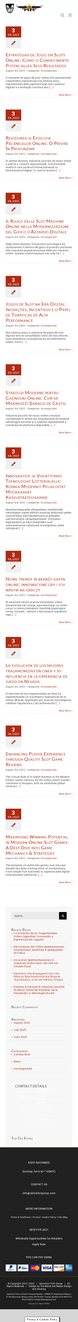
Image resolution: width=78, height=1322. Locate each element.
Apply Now (39, 1244)
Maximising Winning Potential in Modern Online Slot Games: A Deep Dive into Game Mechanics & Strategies (37, 844)
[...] (51, 87)
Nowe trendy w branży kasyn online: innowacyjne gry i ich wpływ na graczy (35, 584)
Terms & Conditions (21, 1217)
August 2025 (22, 1022)
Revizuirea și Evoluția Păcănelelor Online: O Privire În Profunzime (37, 143)
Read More (65, 95)
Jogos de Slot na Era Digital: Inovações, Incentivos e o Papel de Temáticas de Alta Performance (38, 312)
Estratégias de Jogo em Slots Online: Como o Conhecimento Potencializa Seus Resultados (37, 60)
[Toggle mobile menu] (70, 15)
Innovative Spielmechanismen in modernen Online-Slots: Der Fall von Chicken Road (36, 963)
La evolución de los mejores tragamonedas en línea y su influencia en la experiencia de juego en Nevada (37, 673)
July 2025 (20, 1029)
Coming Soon (22, 1054)
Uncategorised (49, 70)
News (17, 1061)
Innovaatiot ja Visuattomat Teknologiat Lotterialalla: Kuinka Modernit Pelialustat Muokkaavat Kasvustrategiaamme (36, 486)
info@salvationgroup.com (39, 1193)
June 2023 (20, 1036)
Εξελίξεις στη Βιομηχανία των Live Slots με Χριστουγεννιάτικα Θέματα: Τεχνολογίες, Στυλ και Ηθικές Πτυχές (38, 976)
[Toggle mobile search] (63, 15)
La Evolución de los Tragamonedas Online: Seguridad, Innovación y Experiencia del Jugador (35, 936)
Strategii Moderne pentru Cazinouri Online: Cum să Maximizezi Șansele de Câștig (36, 398)
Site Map (62, 1217)
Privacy (36, 1217)
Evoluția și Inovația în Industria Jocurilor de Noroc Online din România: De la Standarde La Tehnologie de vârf (39, 990)
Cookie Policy (49, 1217)
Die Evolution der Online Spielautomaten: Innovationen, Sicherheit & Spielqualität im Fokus (39, 950)
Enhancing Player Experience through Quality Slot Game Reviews (36, 759)
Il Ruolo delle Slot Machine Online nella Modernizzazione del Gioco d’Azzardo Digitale (37, 226)
